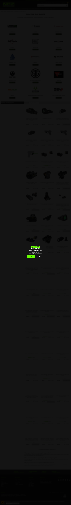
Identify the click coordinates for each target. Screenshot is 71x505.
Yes (31, 256)
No (40, 256)
